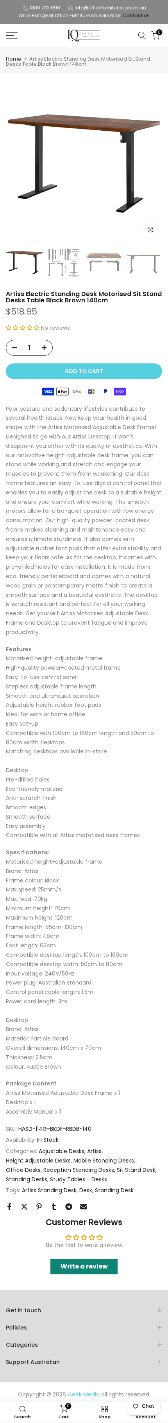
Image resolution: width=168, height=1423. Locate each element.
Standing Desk (114, 1190)
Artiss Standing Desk (49, 1190)
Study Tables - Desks (78, 1179)
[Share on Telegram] (68, 1206)
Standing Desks (26, 1179)
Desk (85, 1190)
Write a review (84, 1266)
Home (13, 58)
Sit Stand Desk (136, 1170)
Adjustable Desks (61, 1151)
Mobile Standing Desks (103, 1160)
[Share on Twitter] (24, 1206)
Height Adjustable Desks (38, 1160)
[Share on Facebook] (9, 1206)
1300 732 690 (45, 7)
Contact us (136, 15)
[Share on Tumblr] (53, 1206)
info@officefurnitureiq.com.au (110, 7)
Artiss (94, 1151)
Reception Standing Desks (78, 1170)
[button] (22, 328)
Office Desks (23, 1170)
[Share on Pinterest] (39, 1206)
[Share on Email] (83, 1206)
